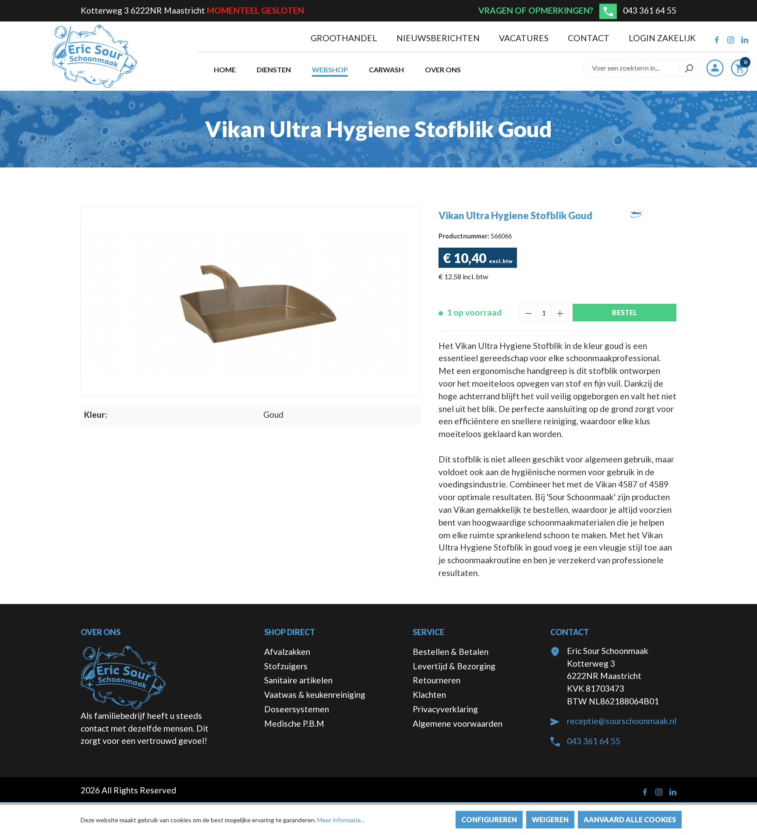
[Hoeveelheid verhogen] (560, 313)
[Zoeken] (689, 68)
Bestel (624, 312)
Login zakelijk (662, 38)
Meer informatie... (341, 820)
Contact (589, 38)
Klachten (429, 694)
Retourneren (436, 680)
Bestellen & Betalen (450, 652)
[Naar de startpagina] (94, 56)
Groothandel (345, 38)
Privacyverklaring (445, 709)
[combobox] (631, 68)
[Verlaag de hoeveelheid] (528, 313)
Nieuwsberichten (438, 38)
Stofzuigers (286, 666)
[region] (251, 301)
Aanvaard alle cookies (630, 819)
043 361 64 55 (649, 10)
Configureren (489, 819)
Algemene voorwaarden (457, 723)
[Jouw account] (715, 68)
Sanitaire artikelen (298, 680)
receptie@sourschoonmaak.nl (621, 721)
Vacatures (524, 38)
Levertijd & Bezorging (454, 666)
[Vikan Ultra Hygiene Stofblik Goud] (250, 301)
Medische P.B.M (294, 723)
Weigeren (550, 819)
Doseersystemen (296, 709)
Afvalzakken (287, 652)
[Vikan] (637, 227)
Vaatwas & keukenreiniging (314, 694)
